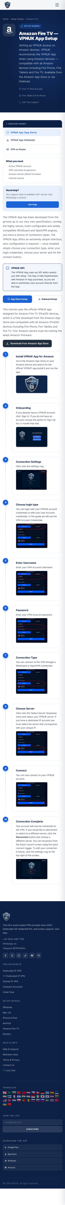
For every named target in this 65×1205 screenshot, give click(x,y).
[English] (5, 1092)
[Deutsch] (42, 1092)
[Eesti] (57, 1092)
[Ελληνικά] (47, 1092)
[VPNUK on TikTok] (25, 955)
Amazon (11, 1167)
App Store (12, 1154)
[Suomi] (9, 1096)
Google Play (13, 1147)
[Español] (52, 1092)
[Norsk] (9, 1100)
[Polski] (19, 1100)
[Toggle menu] (57, 4)
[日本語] (42, 1096)
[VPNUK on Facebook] (5, 955)
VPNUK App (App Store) (24, 132)
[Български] (14, 1092)
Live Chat (10, 1070)
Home (5, 19)
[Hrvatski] (28, 1092)
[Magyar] (28, 1096)
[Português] (24, 1100)
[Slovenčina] (38, 1100)
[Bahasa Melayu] (5, 1100)
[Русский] (33, 1100)
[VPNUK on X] (12, 955)
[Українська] (5, 1104)
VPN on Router (18, 149)
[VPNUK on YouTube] (32, 955)
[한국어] (47, 1096)
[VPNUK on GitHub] (38, 955)
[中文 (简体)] (19, 1092)
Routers (7, 1034)
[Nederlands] (14, 1100)
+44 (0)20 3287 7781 (13, 939)
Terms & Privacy (11, 1059)
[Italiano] (38, 1096)
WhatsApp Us (9, 943)
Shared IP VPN (10, 981)
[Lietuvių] (57, 1096)
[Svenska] (47, 1100)
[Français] (14, 1096)
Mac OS (7, 1012)
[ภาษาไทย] (52, 1100)
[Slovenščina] (42, 1100)
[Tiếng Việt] (9, 1104)
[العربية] (9, 1092)
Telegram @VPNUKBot (14, 948)
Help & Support (11, 1049)
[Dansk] (38, 1092)
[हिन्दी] (24, 1096)
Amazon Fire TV (11, 1028)
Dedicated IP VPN (12, 970)
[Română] (28, 1100)
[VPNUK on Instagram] (18, 955)
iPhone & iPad (10, 1017)
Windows (7, 1007)
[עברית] (19, 1096)
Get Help (32, 204)
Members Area (10, 1054)
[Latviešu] (52, 1096)
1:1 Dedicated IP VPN (14, 976)
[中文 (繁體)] (24, 1092)
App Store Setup (19, 299)
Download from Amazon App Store (29, 343)
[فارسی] (5, 1096)
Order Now (8, 992)
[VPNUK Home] (7, 5)
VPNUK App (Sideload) (23, 140)
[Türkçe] (57, 1100)
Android (7, 1023)
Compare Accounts (13, 986)
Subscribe (32, 1129)
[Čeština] (33, 1092)
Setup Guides (17, 19)
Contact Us (8, 1065)
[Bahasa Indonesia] (33, 1096)
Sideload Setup (49, 299)
